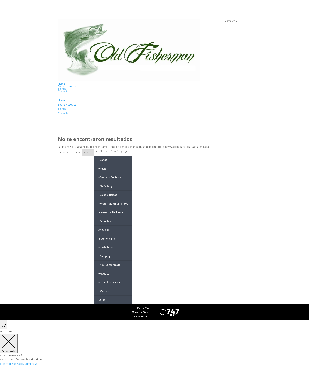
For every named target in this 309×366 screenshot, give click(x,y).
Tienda (62, 88)
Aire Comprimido (109, 265)
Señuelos (104, 221)
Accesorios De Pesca (110, 212)
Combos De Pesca (109, 177)
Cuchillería (105, 247)
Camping (104, 256)
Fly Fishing (105, 186)
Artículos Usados (109, 282)
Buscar (88, 152)
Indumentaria (106, 238)
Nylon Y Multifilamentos (113, 203)
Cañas (102, 159)
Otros (101, 300)
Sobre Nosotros (67, 86)
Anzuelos (103, 229)
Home (61, 83)
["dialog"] (154, 347)
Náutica (103, 273)
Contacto (63, 91)
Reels (102, 168)
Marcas (103, 291)
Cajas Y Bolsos (107, 194)
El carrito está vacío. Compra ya (19, 363)
